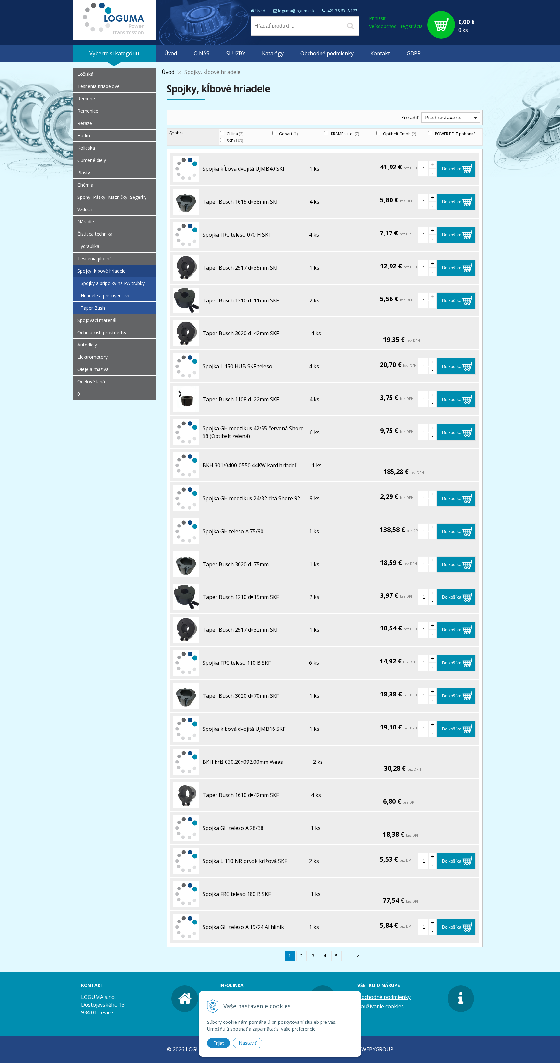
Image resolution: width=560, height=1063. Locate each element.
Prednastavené (443, 117)
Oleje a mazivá (93, 369)
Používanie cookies (380, 1006)
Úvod (260, 11)
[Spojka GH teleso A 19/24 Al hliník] (186, 936)
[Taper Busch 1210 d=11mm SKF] (186, 309)
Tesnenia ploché (94, 258)
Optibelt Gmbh (399, 134)
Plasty (83, 172)
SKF (235, 140)
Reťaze (84, 123)
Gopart (288, 134)
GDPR (414, 53)
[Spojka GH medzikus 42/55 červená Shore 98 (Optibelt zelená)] (186, 441)
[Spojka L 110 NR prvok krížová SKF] (186, 870)
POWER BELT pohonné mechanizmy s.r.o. (475, 134)
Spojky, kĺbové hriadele (101, 271)
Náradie (85, 222)
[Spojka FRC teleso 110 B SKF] (186, 671)
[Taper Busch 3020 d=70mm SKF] (186, 704)
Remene (86, 99)
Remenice (87, 111)
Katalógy (273, 53)
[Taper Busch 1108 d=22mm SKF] (186, 408)
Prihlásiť (377, 18)
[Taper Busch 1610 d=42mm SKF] (186, 804)
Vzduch (84, 209)
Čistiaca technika (94, 234)
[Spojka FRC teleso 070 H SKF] (186, 243)
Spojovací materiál (96, 320)
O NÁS (201, 53)
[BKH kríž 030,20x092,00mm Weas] (186, 771)
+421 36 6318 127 (341, 11)
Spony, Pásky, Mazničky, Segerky (111, 197)
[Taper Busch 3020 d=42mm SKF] (186, 342)
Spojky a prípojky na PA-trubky (113, 283)
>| (359, 956)
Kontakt (380, 53)
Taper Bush (93, 308)
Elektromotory (92, 357)
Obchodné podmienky (327, 53)
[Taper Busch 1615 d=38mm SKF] (186, 210)
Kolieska (86, 148)
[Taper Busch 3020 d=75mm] (186, 573)
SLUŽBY (235, 53)
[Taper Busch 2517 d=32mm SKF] (186, 638)
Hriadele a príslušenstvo (106, 295)
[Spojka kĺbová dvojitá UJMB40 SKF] (186, 177)
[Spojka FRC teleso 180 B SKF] (186, 903)
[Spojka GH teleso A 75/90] (186, 540)
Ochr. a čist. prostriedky (101, 332)
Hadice (84, 135)
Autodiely (87, 345)
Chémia (85, 185)
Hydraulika (88, 246)
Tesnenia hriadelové (98, 86)
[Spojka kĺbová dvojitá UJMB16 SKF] (186, 737)
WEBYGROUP (377, 1049)
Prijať (218, 1043)
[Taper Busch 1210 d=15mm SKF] (186, 605)
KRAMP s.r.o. (345, 134)
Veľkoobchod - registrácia (396, 26)
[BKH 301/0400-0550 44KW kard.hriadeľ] (186, 474)
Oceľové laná (91, 382)
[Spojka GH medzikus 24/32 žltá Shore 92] (186, 507)
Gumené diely (91, 160)
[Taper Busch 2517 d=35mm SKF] (186, 276)
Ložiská (85, 74)
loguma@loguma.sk (296, 11)
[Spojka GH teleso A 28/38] (186, 837)
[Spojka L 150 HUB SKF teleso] (186, 375)
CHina (235, 134)
